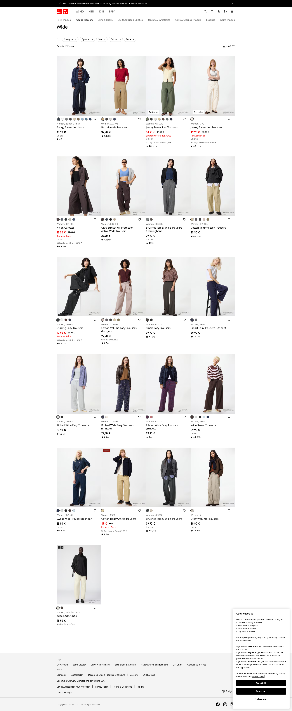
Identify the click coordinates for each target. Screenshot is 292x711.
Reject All (261, 691)
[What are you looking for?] (205, 11)
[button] (79, 86)
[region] (261, 659)
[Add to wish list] (95, 119)
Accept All (261, 683)
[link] (149, 3)
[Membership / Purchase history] (218, 11)
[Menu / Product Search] (232, 11)
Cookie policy (258, 676)
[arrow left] (60, 19)
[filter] (58, 39)
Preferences (261, 699)
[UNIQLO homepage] (62, 11)
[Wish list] (212, 11)
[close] (60, 3)
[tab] (80, 11)
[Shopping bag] (225, 11)
